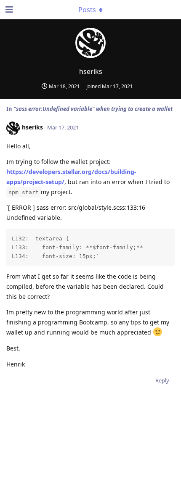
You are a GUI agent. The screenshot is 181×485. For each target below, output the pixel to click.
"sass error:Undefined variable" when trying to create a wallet (93, 109)
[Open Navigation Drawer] (8, 9)
